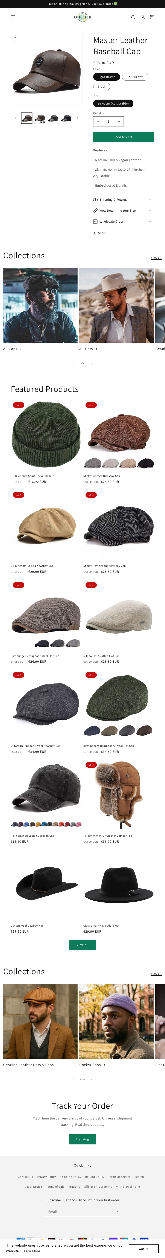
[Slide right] (77, 118)
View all (156, 258)
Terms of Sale (55, 1187)
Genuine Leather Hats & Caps (28, 1064)
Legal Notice (33, 1187)
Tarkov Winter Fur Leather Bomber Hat (107, 836)
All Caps (10, 348)
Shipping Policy (70, 1177)
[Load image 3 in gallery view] (52, 118)
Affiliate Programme (98, 1187)
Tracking (82, 1139)
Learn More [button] (30, 1251)
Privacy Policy (46, 1177)
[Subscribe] (116, 1212)
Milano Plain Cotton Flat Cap (101, 656)
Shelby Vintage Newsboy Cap (101, 476)
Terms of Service (119, 1177)
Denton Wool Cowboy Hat (27, 925)
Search (139, 1177)
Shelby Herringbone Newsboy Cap (104, 566)
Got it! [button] (144, 1248)
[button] (13, 17)
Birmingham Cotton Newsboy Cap (32, 566)
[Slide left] (15, 118)
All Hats (86, 348)
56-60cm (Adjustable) (113, 103)
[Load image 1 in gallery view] (26, 118)
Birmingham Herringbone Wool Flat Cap (108, 746)
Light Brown (107, 77)
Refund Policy (94, 1177)
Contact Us (25, 1177)
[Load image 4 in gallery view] (66, 118)
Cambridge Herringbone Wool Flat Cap (35, 656)
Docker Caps (90, 1064)
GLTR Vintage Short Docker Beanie (32, 476)
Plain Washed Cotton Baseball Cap (32, 836)
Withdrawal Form (128, 1187)
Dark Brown (135, 77)
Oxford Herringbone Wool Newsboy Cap (36, 746)
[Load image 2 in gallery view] (39, 118)
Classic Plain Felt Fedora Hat (101, 925)
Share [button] (102, 233)
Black (102, 86)
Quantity (98, 113)
